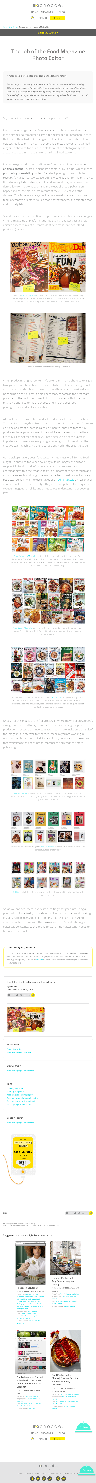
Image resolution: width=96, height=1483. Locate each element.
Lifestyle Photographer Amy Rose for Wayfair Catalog (64, 1281)
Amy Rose (59, 1301)
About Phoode (32, 1311)
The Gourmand (47, 846)
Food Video (35, 1306)
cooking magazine (15, 1088)
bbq (57, 1401)
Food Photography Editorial (19, 1052)
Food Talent (26, 1306)
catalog (65, 1301)
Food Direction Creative (28, 1299)
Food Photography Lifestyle (69, 1294)
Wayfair (60, 1303)
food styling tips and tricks (19, 1104)
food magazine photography (19, 1094)
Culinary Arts (29, 1294)
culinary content (26, 1313)
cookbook (62, 1401)
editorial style (66, 479)
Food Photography (31, 1396)
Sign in (43, 18)
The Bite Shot (25, 1406)
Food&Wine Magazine (23, 628)
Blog (62, 12)
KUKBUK (16, 892)
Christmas (72, 1301)
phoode (27, 1318)
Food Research (31, 1304)
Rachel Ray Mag (28, 295)
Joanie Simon (25, 1403)
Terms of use (40, 1473)
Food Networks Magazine (25, 556)
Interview (31, 1408)
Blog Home (13, 27)
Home (34, 12)
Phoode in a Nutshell (27, 1287)
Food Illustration (14, 1049)
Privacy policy (54, 1473)
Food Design (29, 1296)
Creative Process (69, 1306)
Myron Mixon (60, 1404)
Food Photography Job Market (20, 1070)
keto (53, 1404)
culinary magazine (15, 1091)
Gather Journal (20, 793)
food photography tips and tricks (21, 1101)
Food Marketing (30, 1301)
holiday (54, 1303)
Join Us (57, 18)
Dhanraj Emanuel (72, 1401)
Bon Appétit (57, 697)
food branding (30, 1316)
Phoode (39, 959)
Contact (29, 1473)
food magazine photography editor (22, 1098)
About (21, 1473)
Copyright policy (70, 1473)
